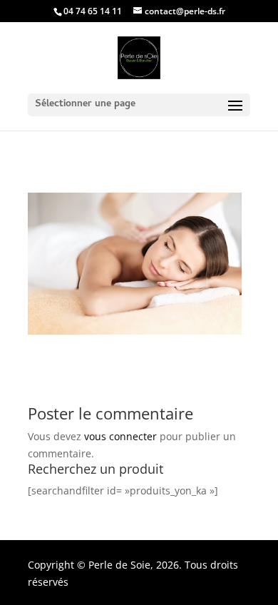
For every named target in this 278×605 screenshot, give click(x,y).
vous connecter (120, 436)
